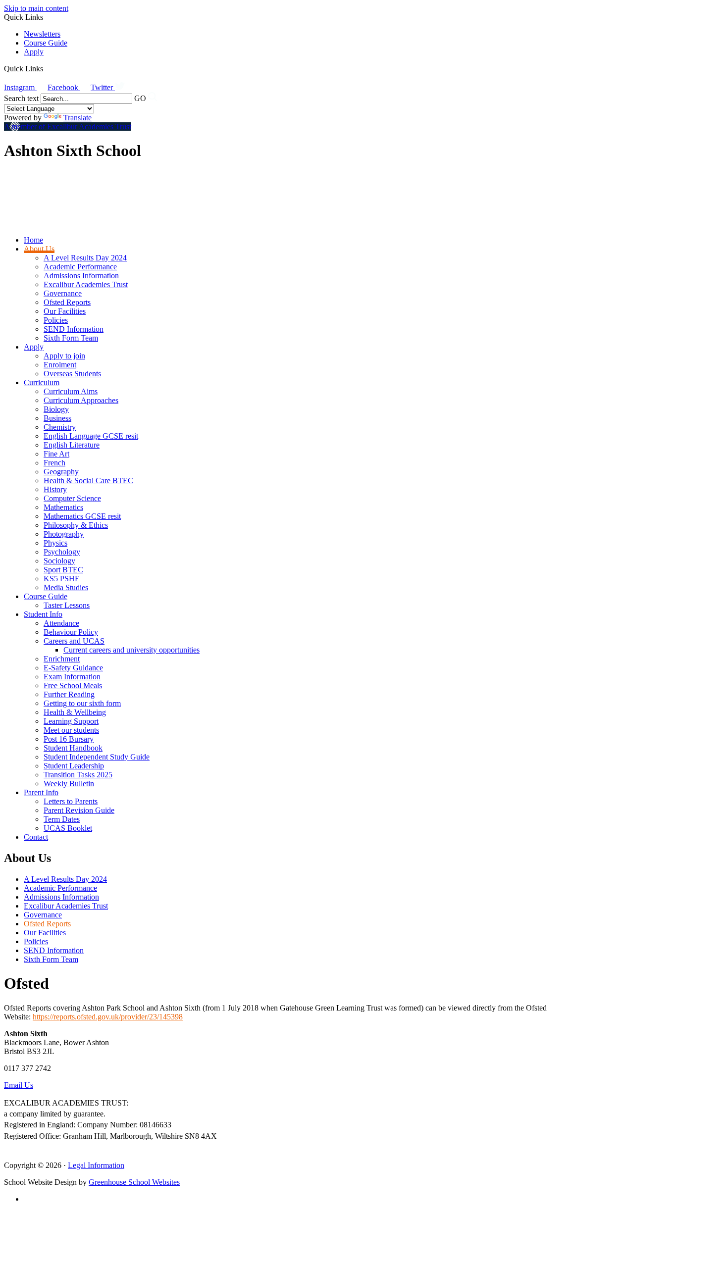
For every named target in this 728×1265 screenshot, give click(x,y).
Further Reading (69, 694)
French (54, 462)
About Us (39, 249)
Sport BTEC (63, 569)
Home (33, 240)
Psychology (62, 552)
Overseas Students (72, 373)
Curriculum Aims (71, 391)
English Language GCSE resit (91, 436)
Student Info (43, 614)
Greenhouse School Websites (134, 1182)
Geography (61, 471)
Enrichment (62, 659)
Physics (55, 543)
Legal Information (96, 1165)
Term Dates (62, 819)
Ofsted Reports (67, 302)
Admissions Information (81, 275)
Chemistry (60, 427)
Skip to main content (36, 8)
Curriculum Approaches (81, 400)
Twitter (103, 87)
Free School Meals (73, 685)
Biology (56, 409)
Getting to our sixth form (82, 703)
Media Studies (66, 587)
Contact (36, 837)
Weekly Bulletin (69, 783)
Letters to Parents (71, 801)
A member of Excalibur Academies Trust (67, 126)
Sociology (59, 561)
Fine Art (56, 454)
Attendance (61, 623)
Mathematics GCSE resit (82, 516)
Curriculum (41, 382)
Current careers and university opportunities (131, 650)
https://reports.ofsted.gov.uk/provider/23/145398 (108, 1016)
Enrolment (60, 364)
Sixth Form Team (71, 338)
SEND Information (74, 329)
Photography (64, 534)
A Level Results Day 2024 (85, 257)
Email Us (18, 1085)
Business (57, 418)
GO (140, 98)
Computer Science (72, 498)
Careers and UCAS (74, 641)
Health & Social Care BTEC (88, 480)
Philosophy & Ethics (76, 525)
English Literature (72, 445)
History (55, 489)
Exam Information (72, 676)
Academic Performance (80, 266)
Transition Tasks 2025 (78, 774)
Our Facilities (65, 311)
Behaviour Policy (71, 632)
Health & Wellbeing (75, 712)
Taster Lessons (67, 605)
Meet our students (71, 730)
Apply (34, 52)
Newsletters (42, 34)
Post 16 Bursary (69, 739)
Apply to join (64, 356)
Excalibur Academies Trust (86, 284)
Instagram (20, 87)
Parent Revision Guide (79, 810)
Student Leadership (74, 765)
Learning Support (71, 721)
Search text (21, 98)
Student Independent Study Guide (97, 757)
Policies (56, 320)
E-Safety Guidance (73, 667)
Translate (77, 117)
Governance (63, 293)
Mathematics (63, 507)
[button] (47, 68)
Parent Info (41, 792)
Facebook (64, 87)
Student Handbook (73, 748)
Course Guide (45, 43)
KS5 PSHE (62, 578)
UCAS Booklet (68, 828)
